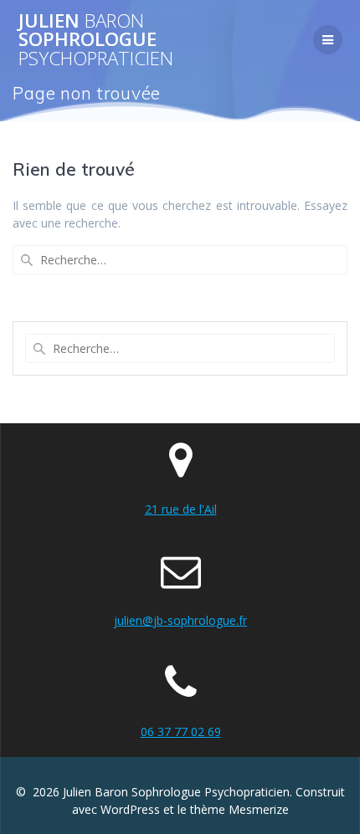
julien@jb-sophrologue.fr (180, 620)
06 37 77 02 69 (181, 731)
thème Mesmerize (239, 809)
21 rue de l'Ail (181, 509)
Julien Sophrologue (95, 40)
